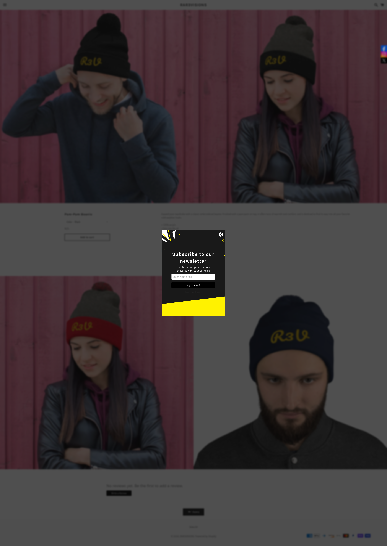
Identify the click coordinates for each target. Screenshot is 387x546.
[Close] (221, 234)
